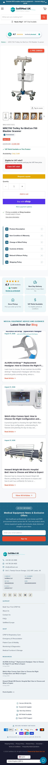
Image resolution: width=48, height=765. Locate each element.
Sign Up (24, 539)
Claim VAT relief (13, 167)
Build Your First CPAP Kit (11, 607)
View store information (12, 217)
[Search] (44, 17)
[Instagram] (10, 595)
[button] (5, 116)
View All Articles (23, 495)
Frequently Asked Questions (30, 746)
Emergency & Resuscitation (12, 638)
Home (3, 42)
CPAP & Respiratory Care (12, 635)
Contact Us (6, 615)
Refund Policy (30, 744)
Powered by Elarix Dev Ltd (36, 751)
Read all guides (7, 692)
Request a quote (24, 176)
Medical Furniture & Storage (13, 650)
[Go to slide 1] (42, 2)
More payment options (24, 207)
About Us (6, 611)
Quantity (6, 181)
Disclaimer (39, 744)
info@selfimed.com (11, 567)
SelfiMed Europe (8, 622)
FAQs (5, 618)
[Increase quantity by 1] (22, 186)
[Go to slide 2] (43, 2)
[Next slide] (44, 116)
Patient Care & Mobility (11, 642)
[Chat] (43, 760)
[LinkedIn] (15, 595)
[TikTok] (30, 595)
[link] (24, 34)
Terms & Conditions (15, 746)
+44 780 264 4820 (11, 563)
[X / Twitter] (20, 595)
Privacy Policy (20, 744)
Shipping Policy (9, 744)
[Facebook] (5, 595)
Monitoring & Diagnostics (11, 646)
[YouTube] (25, 595)
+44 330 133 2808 (11, 560)
